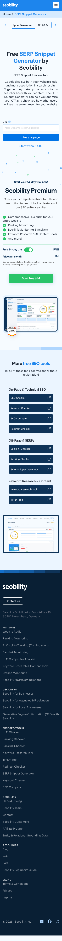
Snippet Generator (21, 25)
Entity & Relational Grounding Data (25, 835)
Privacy (7, 890)
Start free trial (31, 278)
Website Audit (12, 631)
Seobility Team (12, 808)
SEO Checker (18, 397)
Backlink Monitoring (16, 652)
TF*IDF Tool (44, 25)
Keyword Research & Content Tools (25, 666)
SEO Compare (19, 418)
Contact (8, 814)
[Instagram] (57, 921)
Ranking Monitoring (15, 638)
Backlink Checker (20, 448)
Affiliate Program (13, 828)
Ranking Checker (20, 459)
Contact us (13, 601)
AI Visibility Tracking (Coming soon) (25, 645)
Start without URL (30, 146)
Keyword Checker (20, 408)
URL (5, 121)
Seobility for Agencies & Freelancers (26, 700)
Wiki (5, 856)
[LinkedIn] (41, 921)
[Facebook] (50, 921)
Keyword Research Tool (24, 489)
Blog (6, 849)
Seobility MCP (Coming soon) (22, 679)
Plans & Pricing (12, 801)
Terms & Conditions (15, 883)
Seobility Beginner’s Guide (20, 870)
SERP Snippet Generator (24, 469)
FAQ (5, 863)
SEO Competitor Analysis (19, 659)
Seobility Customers (16, 821)
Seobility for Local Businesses (22, 707)
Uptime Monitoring (15, 673)
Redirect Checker (20, 428)
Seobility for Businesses (18, 693)
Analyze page (31, 137)
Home (7, 14)
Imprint (7, 897)
